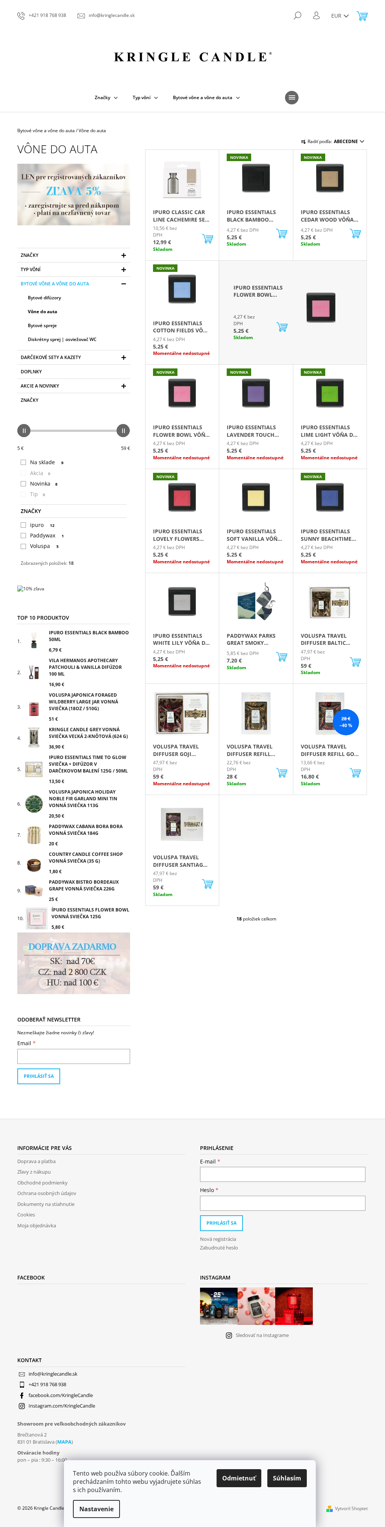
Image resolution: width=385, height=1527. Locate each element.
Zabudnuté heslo (219, 1247)
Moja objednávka (36, 1225)
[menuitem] (106, 97)
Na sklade (47, 462)
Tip (37, 494)
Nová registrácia (218, 1239)
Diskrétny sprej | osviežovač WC (62, 339)
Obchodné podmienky (42, 1182)
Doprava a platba (36, 1161)
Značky (29, 255)
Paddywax (47, 535)
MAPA (64, 1441)
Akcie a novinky (40, 386)
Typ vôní (31, 269)
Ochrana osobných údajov (46, 1193)
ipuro (42, 524)
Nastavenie (96, 1509)
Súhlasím (287, 1478)
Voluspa (44, 545)
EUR (337, 15)
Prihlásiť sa (39, 1076)
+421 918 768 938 (47, 1384)
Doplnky (31, 371)
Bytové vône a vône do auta (55, 284)
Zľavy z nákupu (34, 1171)
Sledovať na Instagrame (262, 1335)
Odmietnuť (239, 1478)
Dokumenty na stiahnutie (45, 1204)
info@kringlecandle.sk (53, 1373)
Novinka (44, 483)
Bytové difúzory (44, 297)
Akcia (40, 473)
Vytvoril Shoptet (351, 1508)
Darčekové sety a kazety (51, 357)
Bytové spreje (42, 325)
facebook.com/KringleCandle (61, 1395)
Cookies (26, 1214)
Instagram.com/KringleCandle (62, 1405)
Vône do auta (42, 311)
